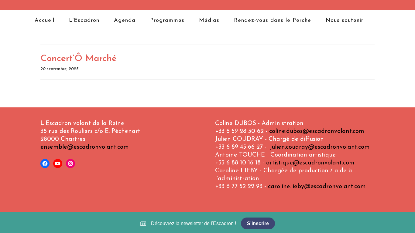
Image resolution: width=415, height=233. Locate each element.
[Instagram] (70, 163)
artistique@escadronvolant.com (310, 163)
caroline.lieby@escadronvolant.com (317, 187)
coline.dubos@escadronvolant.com (316, 131)
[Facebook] (45, 163)
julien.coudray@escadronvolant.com (320, 147)
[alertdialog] (207, 223)
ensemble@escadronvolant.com (84, 147)
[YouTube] (57, 163)
